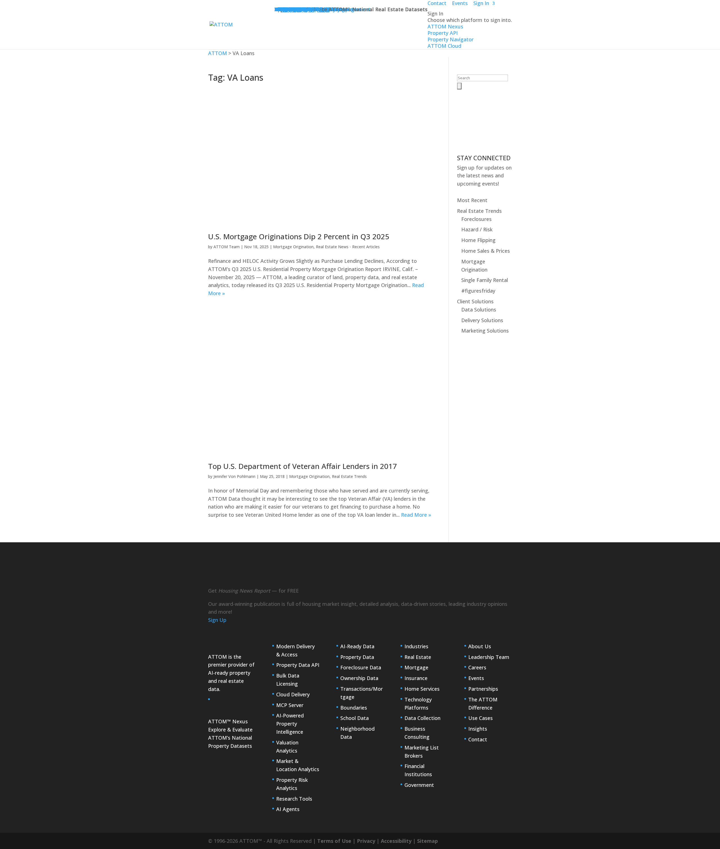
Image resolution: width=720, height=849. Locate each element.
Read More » (416, 514)
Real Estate (417, 657)
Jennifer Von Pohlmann (234, 476)
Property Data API (298, 664)
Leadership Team (488, 657)
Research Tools (294, 798)
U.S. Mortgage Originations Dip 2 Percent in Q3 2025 (298, 236)
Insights (477, 728)
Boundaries (353, 707)
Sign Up (217, 620)
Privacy (366, 840)
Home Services (422, 688)
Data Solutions (478, 309)
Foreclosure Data (360, 667)
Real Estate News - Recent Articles (348, 246)
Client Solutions (475, 301)
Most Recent (472, 200)
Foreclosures (476, 219)
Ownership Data (359, 678)
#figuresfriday (478, 290)
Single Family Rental (484, 280)
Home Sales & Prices (485, 250)
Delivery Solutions (482, 320)
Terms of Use (334, 840)
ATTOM (217, 53)
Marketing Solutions (485, 330)
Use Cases (480, 718)
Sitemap (427, 840)
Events (476, 678)
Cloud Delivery (293, 694)
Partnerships (483, 688)
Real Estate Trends (349, 476)
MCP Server (289, 705)
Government (419, 785)
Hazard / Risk (476, 229)
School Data (354, 718)
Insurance (416, 678)
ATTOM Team (226, 246)
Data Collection (422, 718)
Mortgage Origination (293, 246)
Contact (477, 739)
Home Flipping (478, 240)
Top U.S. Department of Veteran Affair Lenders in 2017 (302, 466)
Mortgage (416, 667)
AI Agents (288, 809)
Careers (477, 667)
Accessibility (396, 840)
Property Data (357, 657)
